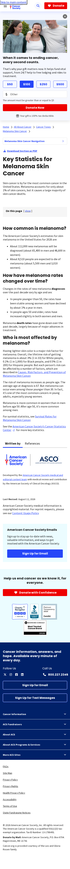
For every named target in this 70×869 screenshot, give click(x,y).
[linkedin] (22, 674)
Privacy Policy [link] (10, 779)
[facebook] (16, 674)
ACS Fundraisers (12, 724)
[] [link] (28, 210)
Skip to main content (14, 2)
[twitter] (5, 674)
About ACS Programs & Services (21, 744)
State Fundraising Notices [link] (17, 812)
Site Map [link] (7, 773)
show (28, 210)
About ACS (9, 734)
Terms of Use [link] (10, 806)
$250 (43, 84)
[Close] (65, 16)
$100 (26, 84)
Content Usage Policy (25, 513)
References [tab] (32, 443)
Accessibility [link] (10, 799)
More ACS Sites (11, 754)
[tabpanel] (35, 470)
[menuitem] (63, 141)
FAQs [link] (5, 766)
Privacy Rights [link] (10, 786)
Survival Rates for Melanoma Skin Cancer (30, 418)
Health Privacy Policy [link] (14, 792)
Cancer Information (14, 714)
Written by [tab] (12, 443)
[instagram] (11, 674)
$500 (60, 84)
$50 (10, 84)
